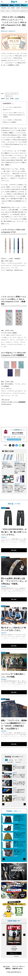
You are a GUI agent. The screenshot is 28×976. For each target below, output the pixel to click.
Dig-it (7, 10)
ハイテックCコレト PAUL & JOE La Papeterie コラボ (12, 108)
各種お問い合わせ (17, 968)
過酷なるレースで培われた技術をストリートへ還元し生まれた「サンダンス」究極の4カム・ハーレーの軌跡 (19, 776)
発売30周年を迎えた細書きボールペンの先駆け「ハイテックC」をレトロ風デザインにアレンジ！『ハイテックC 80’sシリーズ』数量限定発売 (20, 468)
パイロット (15, 93)
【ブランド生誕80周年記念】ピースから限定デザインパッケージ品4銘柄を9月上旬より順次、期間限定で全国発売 (19, 791)
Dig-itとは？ (6, 966)
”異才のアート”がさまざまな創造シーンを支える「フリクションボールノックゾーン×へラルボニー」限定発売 (7, 488)
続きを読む (14, 550)
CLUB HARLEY (10, 762)
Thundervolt (18, 762)
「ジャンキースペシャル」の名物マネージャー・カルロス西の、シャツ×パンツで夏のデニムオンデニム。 (19, 799)
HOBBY (13, 7)
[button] (3, 804)
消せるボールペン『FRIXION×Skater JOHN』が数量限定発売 (7, 466)
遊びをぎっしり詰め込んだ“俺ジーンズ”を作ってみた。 (13, 628)
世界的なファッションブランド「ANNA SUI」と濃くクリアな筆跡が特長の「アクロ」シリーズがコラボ (20, 488)
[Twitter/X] (10, 445)
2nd (16, 760)
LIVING (18, 7)
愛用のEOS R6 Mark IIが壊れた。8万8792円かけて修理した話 (19, 768)
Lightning (3, 557)
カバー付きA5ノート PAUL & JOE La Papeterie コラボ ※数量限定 (12, 121)
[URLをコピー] (23, 445)
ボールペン (9, 96)
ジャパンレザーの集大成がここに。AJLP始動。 (13, 675)
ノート (8, 93)
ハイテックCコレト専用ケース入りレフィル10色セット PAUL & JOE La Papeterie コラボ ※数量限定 (14, 114)
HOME (2, 10)
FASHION (3, 7)
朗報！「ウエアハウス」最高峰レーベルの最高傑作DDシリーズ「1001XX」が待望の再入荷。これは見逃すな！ (14, 724)
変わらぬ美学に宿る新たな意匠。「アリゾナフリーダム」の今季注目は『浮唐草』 (14, 581)
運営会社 (8, 968)
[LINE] (20, 445)
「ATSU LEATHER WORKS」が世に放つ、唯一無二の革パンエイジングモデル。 (14, 532)
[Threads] (13, 445)
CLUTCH (20, 760)
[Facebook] (16, 445)
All (6, 760)
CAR (8, 7)
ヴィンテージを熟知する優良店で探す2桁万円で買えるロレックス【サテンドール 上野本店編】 (19, 783)
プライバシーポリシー (18, 966)
